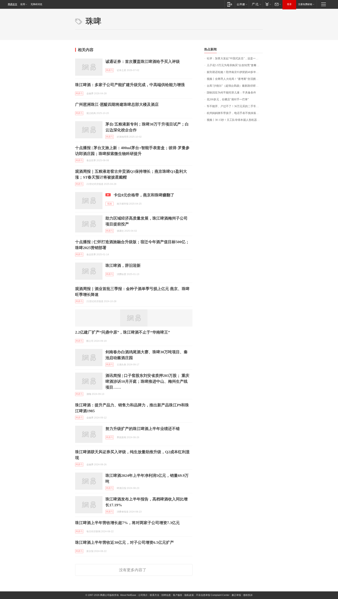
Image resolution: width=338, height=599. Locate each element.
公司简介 (143, 595)
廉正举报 (236, 595)
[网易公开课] (242, 4)
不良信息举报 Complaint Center (212, 595)
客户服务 (177, 595)
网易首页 (12, 4)
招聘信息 (166, 595)
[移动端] (230, 4)
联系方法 (154, 595)
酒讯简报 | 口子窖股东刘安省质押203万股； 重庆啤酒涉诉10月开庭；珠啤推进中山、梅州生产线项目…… (147, 381)
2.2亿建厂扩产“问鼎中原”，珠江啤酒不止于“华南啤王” (122, 332)
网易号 (109, 70)
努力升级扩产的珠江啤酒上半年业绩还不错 (142, 428)
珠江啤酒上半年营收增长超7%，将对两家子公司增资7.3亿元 (127, 523)
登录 (289, 4)
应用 (22, 4)
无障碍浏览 (36, 4)
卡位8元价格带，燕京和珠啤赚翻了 (144, 195)
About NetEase (128, 595)
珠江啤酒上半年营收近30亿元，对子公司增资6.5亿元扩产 (124, 542)
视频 (109, 203)
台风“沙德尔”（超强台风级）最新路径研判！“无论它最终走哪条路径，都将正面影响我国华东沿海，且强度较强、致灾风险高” (235, 85)
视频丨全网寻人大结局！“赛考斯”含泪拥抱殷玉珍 (235, 78)
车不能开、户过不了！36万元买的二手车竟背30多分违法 (235, 106)
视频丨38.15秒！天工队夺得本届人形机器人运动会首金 (235, 119)
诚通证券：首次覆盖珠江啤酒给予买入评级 (142, 61)
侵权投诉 (248, 595)
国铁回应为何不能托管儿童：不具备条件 (231, 92)
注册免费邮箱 (305, 4)
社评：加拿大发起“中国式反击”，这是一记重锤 (235, 58)
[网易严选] (256, 4)
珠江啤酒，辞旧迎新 (123, 265)
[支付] (268, 4)
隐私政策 (189, 595)
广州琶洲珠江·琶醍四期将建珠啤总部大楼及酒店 (117, 104)
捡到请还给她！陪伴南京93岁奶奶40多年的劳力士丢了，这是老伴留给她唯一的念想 (235, 72)
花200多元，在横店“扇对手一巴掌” (228, 99)
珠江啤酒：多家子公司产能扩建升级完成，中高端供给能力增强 (130, 85)
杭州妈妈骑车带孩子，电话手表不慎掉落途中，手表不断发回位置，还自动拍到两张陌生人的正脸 (235, 113)
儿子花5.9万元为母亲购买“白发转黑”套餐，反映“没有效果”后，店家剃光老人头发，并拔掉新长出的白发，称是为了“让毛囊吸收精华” (235, 65)
